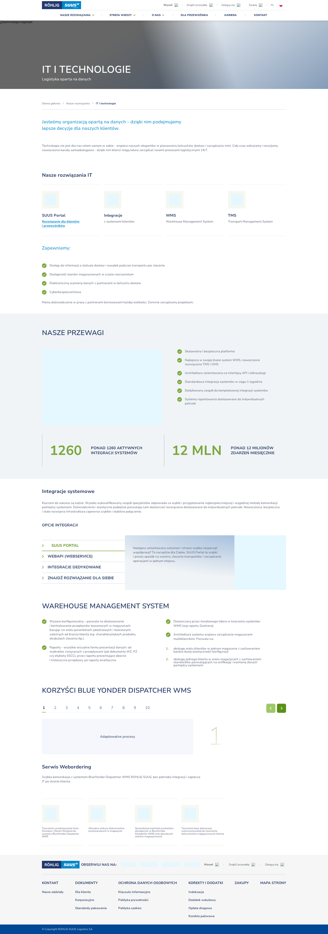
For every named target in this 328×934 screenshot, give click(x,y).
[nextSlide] (281, 708)
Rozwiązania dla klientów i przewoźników (61, 223)
